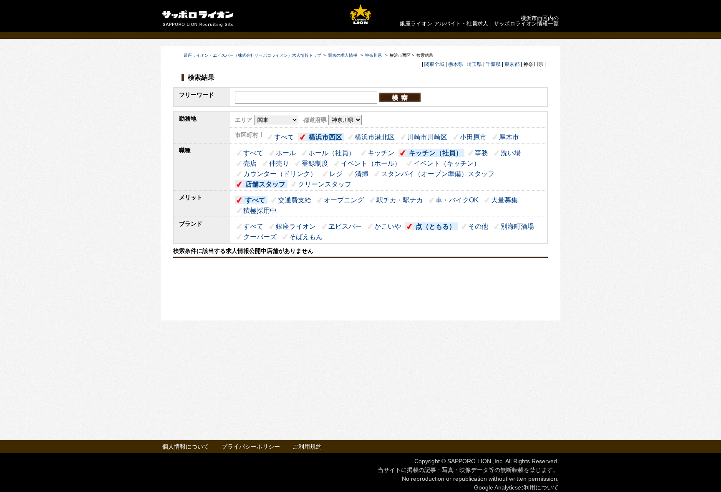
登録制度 (315, 163)
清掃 (361, 173)
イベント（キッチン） (446, 163)
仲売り (279, 163)
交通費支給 (294, 200)
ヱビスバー (345, 226)
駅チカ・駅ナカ (399, 200)
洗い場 (511, 152)
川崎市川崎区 (427, 137)
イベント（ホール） (371, 163)
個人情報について (185, 446)
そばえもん (306, 236)
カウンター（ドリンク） (280, 173)
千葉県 (493, 64)
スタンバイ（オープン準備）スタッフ (437, 173)
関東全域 (434, 64)
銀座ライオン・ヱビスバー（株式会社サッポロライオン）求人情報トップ (252, 55)
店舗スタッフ (265, 184)
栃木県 (455, 64)
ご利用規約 (307, 446)
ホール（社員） (331, 152)
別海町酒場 (517, 226)
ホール (286, 152)
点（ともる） (436, 226)
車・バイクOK (457, 200)
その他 (478, 226)
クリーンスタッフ (324, 184)
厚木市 (509, 137)
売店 (250, 163)
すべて (284, 137)
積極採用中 (260, 210)
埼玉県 (474, 64)
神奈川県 (373, 55)
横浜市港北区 (375, 137)
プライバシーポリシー (251, 446)
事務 (481, 152)
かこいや (387, 226)
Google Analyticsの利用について (516, 487)
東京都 (511, 64)
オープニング (344, 200)
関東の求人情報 (343, 55)
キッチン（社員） (435, 152)
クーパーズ (260, 236)
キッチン (381, 152)
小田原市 (473, 137)
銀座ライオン (296, 226)
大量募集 (504, 200)
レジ (336, 173)
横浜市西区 (325, 137)
